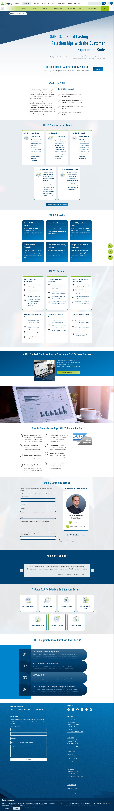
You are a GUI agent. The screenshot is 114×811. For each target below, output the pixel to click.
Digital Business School (23, 709)
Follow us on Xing (73, 709)
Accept (17, 808)
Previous (2, 8)
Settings (7, 808)
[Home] (11, 13)
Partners (12, 709)
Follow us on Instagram (82, 709)
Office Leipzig (71, 751)
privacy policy (23, 805)
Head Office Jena (72, 720)
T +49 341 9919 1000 (72, 758)
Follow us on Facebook (77, 709)
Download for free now (68, 372)
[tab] (108, 3)
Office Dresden (71, 767)
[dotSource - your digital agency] (6, 3)
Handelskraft (40, 709)
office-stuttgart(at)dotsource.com (76, 794)
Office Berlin (70, 737)
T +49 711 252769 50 (72, 791)
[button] (104, 3)
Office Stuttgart (71, 784)
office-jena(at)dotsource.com (75, 731)
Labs (33, 709)
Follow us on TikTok (91, 709)
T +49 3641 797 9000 (72, 726)
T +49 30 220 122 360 (72, 744)
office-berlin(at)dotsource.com (75, 747)
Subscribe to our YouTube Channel (86, 709)
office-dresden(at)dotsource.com (76, 776)
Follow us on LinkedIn (68, 709)
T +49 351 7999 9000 (72, 773)
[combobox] (97, 3)
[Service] (110, 254)
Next (92, 570)
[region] (57, 8)
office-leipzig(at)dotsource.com (75, 761)
